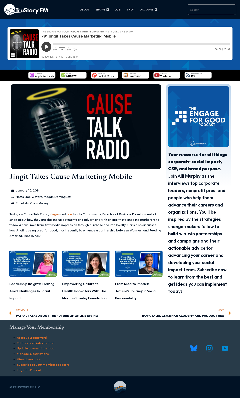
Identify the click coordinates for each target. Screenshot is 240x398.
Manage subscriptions (33, 354)
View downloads (28, 359)
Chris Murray (39, 203)
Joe (69, 214)
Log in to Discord (29, 370)
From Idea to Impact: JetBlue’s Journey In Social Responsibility (135, 291)
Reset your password (32, 337)
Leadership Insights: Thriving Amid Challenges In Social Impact (31, 291)
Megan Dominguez (57, 197)
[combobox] (211, 9)
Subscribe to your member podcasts (43, 364)
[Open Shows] (107, 10)
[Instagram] (209, 348)
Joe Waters (33, 197)
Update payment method (35, 348)
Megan (55, 214)
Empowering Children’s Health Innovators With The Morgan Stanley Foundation (84, 291)
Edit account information (35, 343)
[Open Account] (155, 10)
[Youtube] (225, 348)
